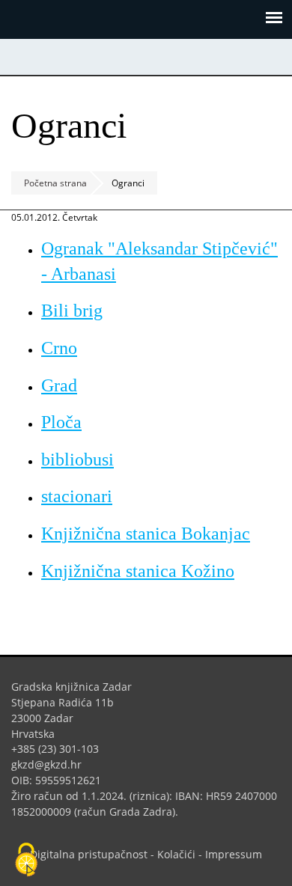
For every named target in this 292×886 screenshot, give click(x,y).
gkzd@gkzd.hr (52, 764)
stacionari (76, 496)
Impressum (233, 854)
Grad (59, 385)
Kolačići (176, 854)
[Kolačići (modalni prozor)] (26, 860)
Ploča (61, 422)
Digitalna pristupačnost (88, 854)
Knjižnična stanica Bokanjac (145, 533)
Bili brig (72, 310)
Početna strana (55, 183)
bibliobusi (77, 459)
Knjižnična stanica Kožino (137, 571)
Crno (59, 348)
